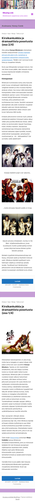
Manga (13, 33)
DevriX (17, 499)
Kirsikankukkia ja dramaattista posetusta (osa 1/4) (17, 310)
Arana (27, 285)
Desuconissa (14, 438)
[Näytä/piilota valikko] (32, 14)
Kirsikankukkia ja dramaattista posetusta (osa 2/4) (17, 41)
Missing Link (8, 13)
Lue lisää (17, 281)
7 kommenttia (17, 484)
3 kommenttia (17, 287)
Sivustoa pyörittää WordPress (11, 497)
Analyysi (4, 33)
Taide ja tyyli (20, 33)
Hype (9, 33)
